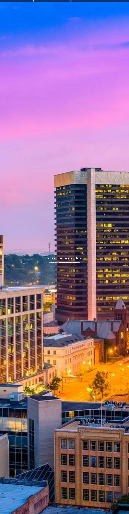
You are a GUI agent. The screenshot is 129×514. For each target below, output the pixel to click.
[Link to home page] (35, 1)
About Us (81, 1)
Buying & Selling (78, 1)
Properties (73, 1)
